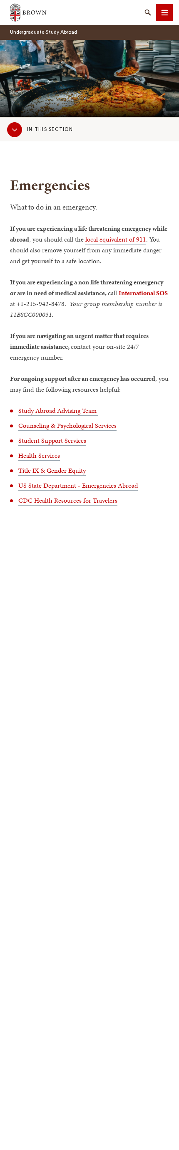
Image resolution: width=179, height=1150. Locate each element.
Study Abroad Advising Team (58, 410)
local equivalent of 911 (115, 239)
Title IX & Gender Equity (52, 470)
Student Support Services (52, 440)
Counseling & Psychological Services (67, 425)
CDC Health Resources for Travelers (67, 500)
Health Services (39, 455)
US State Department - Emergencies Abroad (78, 485)
